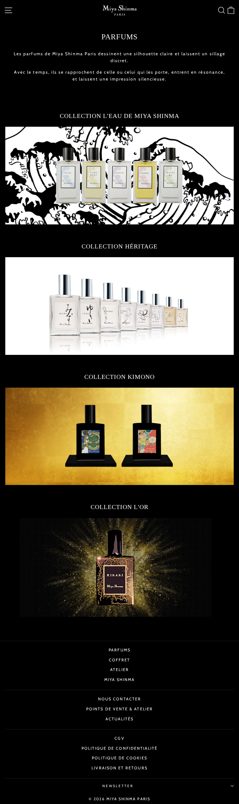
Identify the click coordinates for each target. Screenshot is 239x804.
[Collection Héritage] (119, 306)
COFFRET (119, 660)
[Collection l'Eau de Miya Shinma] (119, 175)
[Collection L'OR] (119, 567)
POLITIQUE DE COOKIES (119, 758)
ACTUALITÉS (119, 719)
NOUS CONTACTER (119, 699)
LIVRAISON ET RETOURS (119, 768)
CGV (119, 738)
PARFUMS (119, 650)
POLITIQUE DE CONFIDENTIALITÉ (120, 748)
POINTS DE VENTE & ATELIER (119, 709)
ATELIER (119, 669)
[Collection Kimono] (119, 436)
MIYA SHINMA (119, 679)
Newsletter (118, 786)
